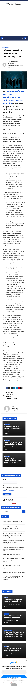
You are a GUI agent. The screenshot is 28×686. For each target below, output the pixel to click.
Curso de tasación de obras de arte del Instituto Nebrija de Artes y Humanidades (13, 542)
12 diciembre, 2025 (10, 620)
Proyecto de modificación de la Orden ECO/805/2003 (12, 460)
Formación (6, 646)
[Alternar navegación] (12, 38)
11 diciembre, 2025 (10, 653)
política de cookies (14, 682)
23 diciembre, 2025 (10, 604)
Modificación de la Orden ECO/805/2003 (12, 427)
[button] (22, 38)
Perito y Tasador (14, 61)
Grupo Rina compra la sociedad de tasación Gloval (13, 601)
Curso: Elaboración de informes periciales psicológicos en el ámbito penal (12, 528)
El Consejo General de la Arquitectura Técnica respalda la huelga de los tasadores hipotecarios (13, 535)
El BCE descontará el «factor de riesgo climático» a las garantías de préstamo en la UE (13, 560)
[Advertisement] (14, 21)
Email (5, 479)
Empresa (6, 597)
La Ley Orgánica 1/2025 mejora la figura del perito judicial (13, 444)
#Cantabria (11, 67)
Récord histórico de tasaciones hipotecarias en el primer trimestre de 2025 (13, 567)
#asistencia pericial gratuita (15, 65)
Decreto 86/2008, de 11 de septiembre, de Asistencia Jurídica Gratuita (13, 97)
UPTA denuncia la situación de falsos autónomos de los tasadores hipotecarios (13, 577)
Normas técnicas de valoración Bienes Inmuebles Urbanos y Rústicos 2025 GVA (13, 549)
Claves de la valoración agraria (11, 554)
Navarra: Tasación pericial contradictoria (10, 395)
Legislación (5, 47)
